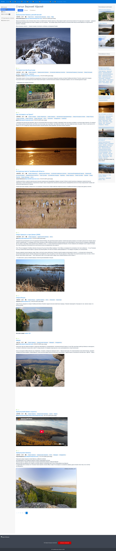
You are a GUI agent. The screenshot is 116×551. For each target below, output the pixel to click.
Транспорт (58, 299)
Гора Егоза (31, 16)
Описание (4, 7)
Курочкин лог (110, 144)
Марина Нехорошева (21, 415)
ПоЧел (3, 1)
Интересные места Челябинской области (105, 68)
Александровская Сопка (103, 146)
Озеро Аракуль (32, 72)
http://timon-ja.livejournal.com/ (32, 75)
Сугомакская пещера (53, 175)
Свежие (20, 10)
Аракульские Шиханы (40, 16)
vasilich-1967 (28, 333)
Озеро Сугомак (20, 118)
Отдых (31, 1)
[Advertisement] (52, 399)
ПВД (52, 16)
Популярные (32, 10)
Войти (64, 1)
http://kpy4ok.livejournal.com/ (31, 456)
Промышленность (46, 1)
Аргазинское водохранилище (64, 116)
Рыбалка (64, 118)
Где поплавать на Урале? (106, 114)
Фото (48, 16)
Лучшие (26, 10)
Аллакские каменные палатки (57, 72)
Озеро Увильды (38, 118)
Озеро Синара (32, 116)
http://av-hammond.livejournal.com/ (33, 18)
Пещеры (37, 1)
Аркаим (86, 175)
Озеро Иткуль (89, 116)
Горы (14, 1)
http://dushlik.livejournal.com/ (32, 178)
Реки (54, 1)
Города (8, 1)
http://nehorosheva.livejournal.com (34, 415)
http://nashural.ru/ (26, 301)
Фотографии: (6, 14)
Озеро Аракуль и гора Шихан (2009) (105, 175)
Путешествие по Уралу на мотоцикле (106, 139)
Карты (3, 11)
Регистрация (59, 1)
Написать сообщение (64, 542)
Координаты (57, 118)
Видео (55, 413)
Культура (19, 1)
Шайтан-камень (40, 299)
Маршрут (51, 342)
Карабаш (62, 175)
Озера (26, 1)
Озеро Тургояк (29, 118)
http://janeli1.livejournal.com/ (26, 120)
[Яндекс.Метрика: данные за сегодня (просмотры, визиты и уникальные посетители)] (5, 537)
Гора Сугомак (43, 175)
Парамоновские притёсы (32, 175)
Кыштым (31, 74)
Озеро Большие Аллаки (79, 116)
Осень (51, 413)
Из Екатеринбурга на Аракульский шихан (104, 97)
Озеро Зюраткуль (41, 116)
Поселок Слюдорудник (103, 152)
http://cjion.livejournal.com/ (25, 238)
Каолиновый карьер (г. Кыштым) (74, 72)
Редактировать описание (8, 18)
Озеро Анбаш (24, 74)
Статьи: (4, 9)
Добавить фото (5, 20)
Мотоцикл (105, 157)
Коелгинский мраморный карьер (76, 173)
